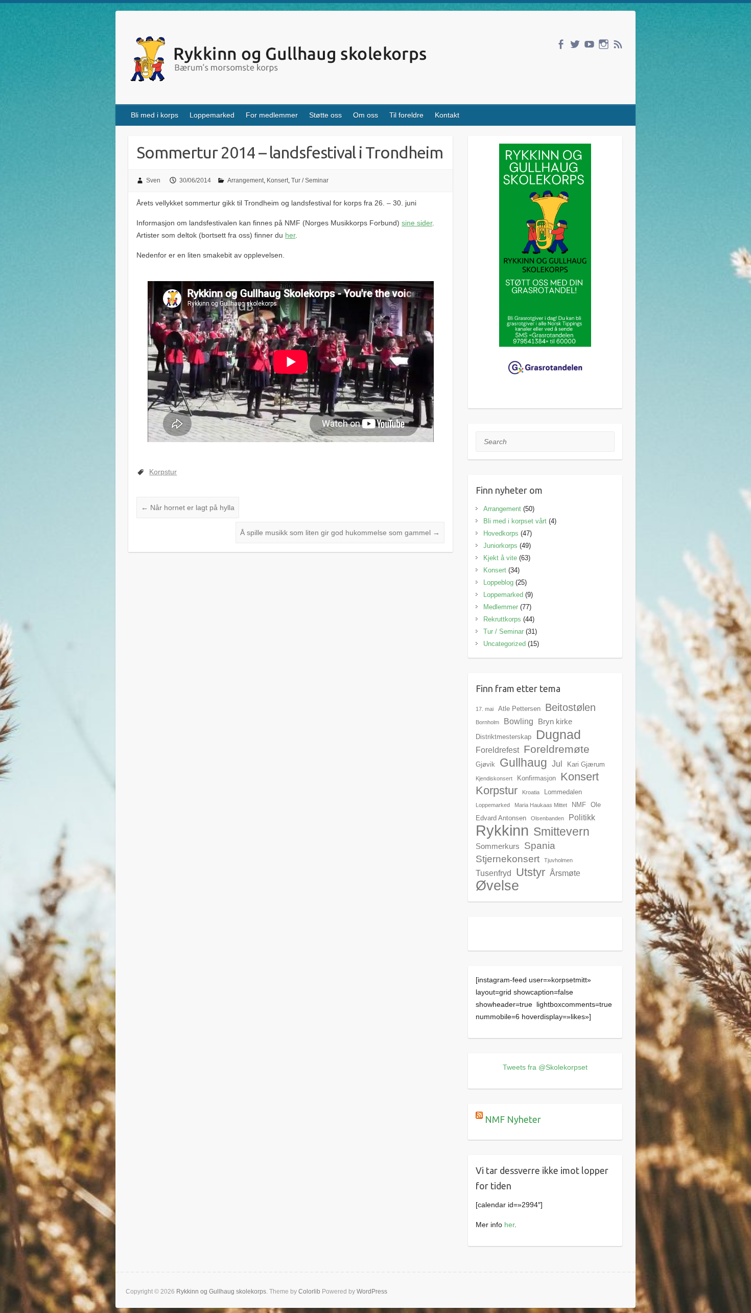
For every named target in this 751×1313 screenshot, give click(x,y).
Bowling (518, 721)
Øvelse (497, 885)
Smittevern (561, 831)
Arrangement (245, 180)
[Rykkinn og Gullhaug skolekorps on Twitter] (575, 44)
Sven (153, 180)
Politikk (582, 817)
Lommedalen (563, 792)
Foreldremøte (557, 749)
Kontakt (447, 115)
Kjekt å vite (500, 558)
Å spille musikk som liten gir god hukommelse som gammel (340, 532)
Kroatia (530, 792)
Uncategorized (504, 644)
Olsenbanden (547, 818)
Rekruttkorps (502, 619)
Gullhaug (523, 762)
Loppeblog (498, 582)
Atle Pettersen (519, 708)
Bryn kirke (555, 721)
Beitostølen (570, 707)
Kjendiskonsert (494, 778)
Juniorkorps (500, 545)
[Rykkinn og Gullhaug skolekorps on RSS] (618, 44)
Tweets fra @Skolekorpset (545, 1067)
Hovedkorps (501, 533)
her (290, 235)
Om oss (365, 115)
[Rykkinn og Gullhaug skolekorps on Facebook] (561, 44)
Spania (539, 845)
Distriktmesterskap (503, 737)
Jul (557, 763)
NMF (579, 805)
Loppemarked (212, 115)
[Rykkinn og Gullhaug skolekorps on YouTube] (589, 44)
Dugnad (558, 734)
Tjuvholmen (558, 860)
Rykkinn (502, 830)
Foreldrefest (497, 749)
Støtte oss (325, 115)
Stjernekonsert (507, 858)
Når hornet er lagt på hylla (187, 507)
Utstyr (530, 872)
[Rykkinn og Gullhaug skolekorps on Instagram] (604, 44)
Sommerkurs (498, 846)
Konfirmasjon (536, 778)
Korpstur (163, 472)
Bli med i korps (154, 115)
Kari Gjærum (586, 764)
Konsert (277, 180)
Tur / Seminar (309, 180)
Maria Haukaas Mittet (540, 805)
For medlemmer (272, 115)
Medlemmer (500, 607)
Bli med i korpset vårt (515, 521)
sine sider (417, 223)
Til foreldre (406, 115)
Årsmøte (565, 873)
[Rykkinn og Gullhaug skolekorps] (281, 60)
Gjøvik (485, 764)
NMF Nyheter (513, 1119)
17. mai (485, 709)
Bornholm (487, 722)
